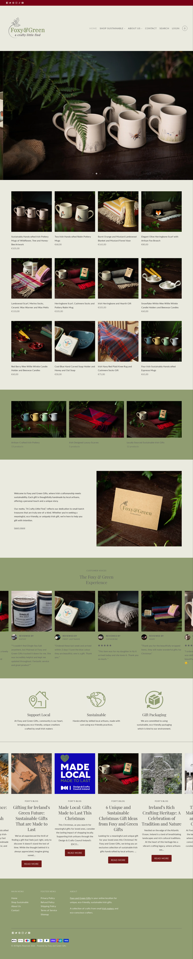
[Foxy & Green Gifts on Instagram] (16, 3)
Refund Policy (47, 911)
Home (93, 28)
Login (175, 28)
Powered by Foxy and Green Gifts (51, 955)
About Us (134, 28)
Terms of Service (49, 919)
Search (164, 28)
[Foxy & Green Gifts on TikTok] (19, 3)
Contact (151, 28)
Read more (31, 873)
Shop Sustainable (111, 28)
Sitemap (45, 923)
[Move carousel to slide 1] (93, 183)
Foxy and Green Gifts (80, 907)
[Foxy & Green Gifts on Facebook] (7, 3)
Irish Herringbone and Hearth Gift (114, 312)
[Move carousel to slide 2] (96, 183)
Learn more (19, 537)
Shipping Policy (48, 915)
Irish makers (108, 917)
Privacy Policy (48, 907)
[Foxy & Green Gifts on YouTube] (23, 3)
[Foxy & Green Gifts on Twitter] (10, 3)
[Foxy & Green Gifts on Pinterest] (13, 3)
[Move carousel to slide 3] (100, 183)
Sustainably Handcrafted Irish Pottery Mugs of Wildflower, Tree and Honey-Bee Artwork (29, 249)
